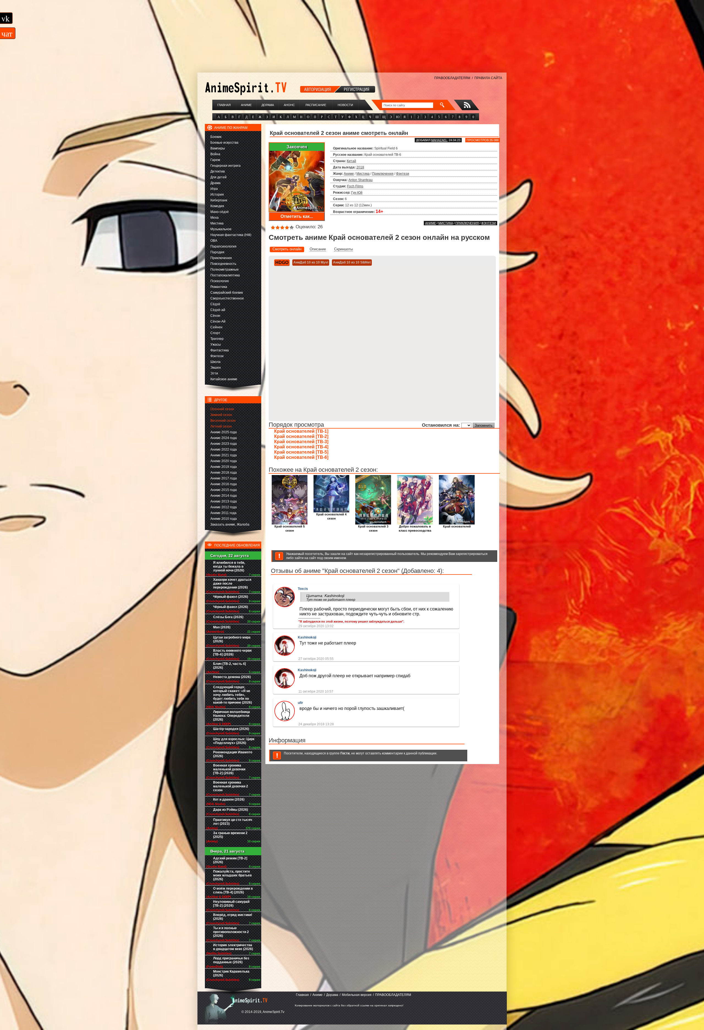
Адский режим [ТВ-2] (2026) (230, 860)
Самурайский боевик (226, 293)
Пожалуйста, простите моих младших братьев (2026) (232, 875)
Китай (351, 161)
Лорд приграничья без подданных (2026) (231, 960)
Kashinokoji (307, 637)
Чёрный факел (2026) (230, 597)
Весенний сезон (223, 421)
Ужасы (215, 344)
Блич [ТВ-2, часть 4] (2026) (229, 666)
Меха (214, 218)
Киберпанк (218, 200)
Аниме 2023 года (223, 444)
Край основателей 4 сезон (331, 516)
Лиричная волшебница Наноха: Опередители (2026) (231, 715)
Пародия (217, 252)
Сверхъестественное (227, 298)
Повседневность (223, 264)
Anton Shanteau (360, 180)
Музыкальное (221, 229)
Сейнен (216, 327)
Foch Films (355, 186)
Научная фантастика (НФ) (230, 235)
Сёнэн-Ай (218, 321)
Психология (219, 281)
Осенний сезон (222, 409)
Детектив (217, 171)
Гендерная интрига (225, 166)
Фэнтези (217, 356)
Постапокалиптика (225, 275)
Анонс (289, 105)
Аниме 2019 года (223, 467)
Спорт (215, 333)
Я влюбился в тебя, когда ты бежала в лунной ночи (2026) (229, 566)
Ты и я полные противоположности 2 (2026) (231, 932)
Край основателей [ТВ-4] (301, 447)
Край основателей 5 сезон (289, 528)
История (217, 194)
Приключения (221, 258)
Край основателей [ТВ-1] (301, 431)
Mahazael (439, 140)
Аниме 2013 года (223, 501)
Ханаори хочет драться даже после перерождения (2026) (232, 583)
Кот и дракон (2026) (228, 799)
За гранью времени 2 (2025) (230, 835)
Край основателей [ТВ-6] (301, 457)
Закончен (297, 147)
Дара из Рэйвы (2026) (230, 810)
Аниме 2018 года (223, 472)
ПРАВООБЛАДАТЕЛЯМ (452, 78)
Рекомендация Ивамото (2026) (232, 754)
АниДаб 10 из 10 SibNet (352, 262)
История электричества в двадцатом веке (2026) (233, 947)
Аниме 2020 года (223, 461)
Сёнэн (215, 316)
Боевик (215, 137)
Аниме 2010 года (223, 519)
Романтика (218, 287)
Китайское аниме (223, 379)
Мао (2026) (221, 627)
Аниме (246, 105)
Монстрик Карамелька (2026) (231, 973)
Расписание (316, 105)
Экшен (215, 368)
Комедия (217, 206)
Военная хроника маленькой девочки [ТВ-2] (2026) (229, 769)
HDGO (281, 262)
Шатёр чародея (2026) (231, 729)
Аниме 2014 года (223, 496)
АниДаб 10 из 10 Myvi (310, 262)
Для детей (218, 177)
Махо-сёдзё (219, 212)
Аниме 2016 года (223, 484)
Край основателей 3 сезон (373, 528)
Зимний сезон (221, 415)
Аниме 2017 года (223, 478)
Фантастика (219, 350)
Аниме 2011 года (223, 513)
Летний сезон (221, 426)
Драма (215, 183)
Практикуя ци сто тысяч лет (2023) (232, 822)
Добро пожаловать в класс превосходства (415, 528)
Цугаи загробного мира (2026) (232, 639)
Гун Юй (356, 193)
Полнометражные (224, 269)
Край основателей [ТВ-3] (301, 441)
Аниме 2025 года (223, 432)
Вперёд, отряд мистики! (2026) (232, 917)
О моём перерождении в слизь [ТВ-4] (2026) (233, 890)
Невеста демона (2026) (232, 677)
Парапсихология (223, 246)
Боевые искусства (224, 143)
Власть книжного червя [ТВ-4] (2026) (232, 652)
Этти (214, 373)
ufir (300, 703)
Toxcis (303, 589)
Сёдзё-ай (217, 310)
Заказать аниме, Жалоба (229, 524)
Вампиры (217, 148)
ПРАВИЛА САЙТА (488, 78)
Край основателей (457, 526)
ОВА (213, 241)
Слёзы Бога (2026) (228, 617)
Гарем (215, 160)
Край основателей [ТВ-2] (301, 436)
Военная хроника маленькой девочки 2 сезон (230, 786)
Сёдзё (215, 304)
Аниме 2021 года (223, 455)
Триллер (217, 339)
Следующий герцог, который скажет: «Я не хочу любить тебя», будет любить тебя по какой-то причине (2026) (232, 694)
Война (215, 154)
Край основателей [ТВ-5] (301, 452)
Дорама (268, 105)
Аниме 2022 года (223, 449)
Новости (345, 105)
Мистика (217, 223)
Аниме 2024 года (223, 438)
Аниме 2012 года (223, 507)
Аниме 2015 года (223, 490)
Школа (215, 362)
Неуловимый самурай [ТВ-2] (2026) (231, 903)
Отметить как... (296, 216)
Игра (214, 189)
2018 (360, 167)
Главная (224, 105)
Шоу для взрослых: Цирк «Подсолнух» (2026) (233, 741)
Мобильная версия (357, 995)
